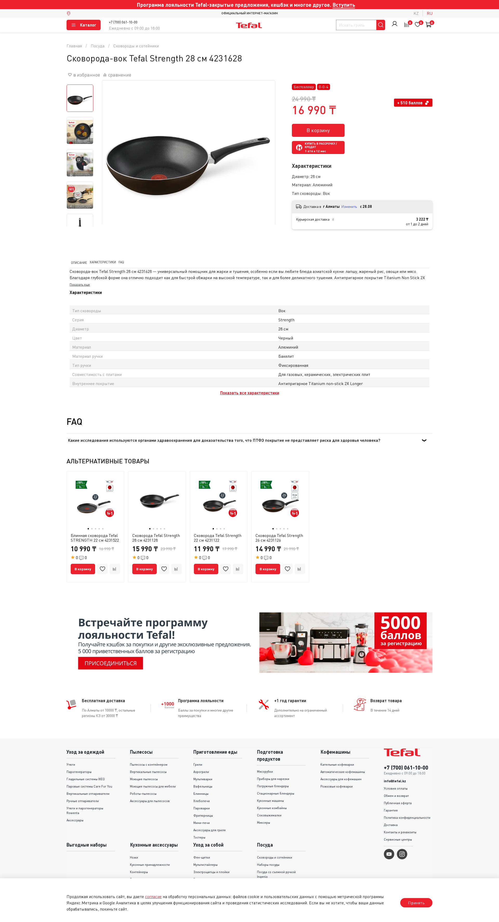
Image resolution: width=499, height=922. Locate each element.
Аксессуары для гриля (209, 830)
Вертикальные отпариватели (88, 794)
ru (429, 13)
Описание (79, 262)
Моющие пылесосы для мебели (153, 786)
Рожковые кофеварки (336, 786)
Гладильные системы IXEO (86, 779)
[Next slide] (78, 195)
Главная (74, 45)
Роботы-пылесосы (143, 794)
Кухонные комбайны (272, 808)
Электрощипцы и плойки (211, 872)
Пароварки (201, 808)
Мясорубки (265, 771)
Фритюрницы (203, 815)
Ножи (134, 857)
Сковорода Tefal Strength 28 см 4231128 (156, 538)
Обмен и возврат (396, 796)
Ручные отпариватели (83, 801)
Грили (197, 764)
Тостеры (199, 837)
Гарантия (391, 810)
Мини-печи (201, 823)
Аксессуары (75, 820)
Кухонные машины (270, 801)
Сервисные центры (398, 839)
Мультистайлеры (205, 865)
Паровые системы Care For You (89, 786)
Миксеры (263, 822)
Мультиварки (202, 779)
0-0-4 (323, 87)
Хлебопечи (201, 801)
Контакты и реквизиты (400, 832)
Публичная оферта (398, 803)
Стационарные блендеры (275, 793)
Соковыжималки (269, 815)
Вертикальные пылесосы (148, 772)
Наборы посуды (268, 865)
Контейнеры (139, 872)
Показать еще (80, 284)
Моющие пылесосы (144, 779)
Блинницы (200, 794)
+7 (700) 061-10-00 (123, 22)
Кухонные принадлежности (150, 865)
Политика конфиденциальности (407, 817)
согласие (153, 896)
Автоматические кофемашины (342, 772)
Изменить (349, 206)
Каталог (88, 24)
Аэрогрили (201, 772)
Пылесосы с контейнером (148, 764)
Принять (416, 902)
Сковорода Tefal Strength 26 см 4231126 (279, 538)
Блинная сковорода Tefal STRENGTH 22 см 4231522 (95, 538)
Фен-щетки (201, 857)
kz (416, 13)
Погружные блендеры (273, 786)
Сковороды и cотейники (136, 45)
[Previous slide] (112, 167)
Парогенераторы (79, 772)
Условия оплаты (396, 788)
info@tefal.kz (395, 781)
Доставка (391, 825)
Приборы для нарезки (273, 779)
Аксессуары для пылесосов (150, 801)
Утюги (71, 764)
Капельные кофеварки (337, 764)
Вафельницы (202, 786)
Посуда (97, 45)
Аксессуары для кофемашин (341, 779)
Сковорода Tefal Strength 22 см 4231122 (217, 538)
